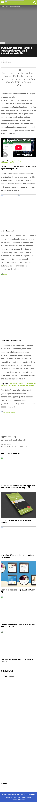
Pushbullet (25, 447)
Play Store (14, 447)
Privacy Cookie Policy (18, 799)
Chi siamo (17, 797)
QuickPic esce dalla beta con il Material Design (17, 660)
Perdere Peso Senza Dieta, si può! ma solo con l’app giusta (18, 626)
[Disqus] (18, 703)
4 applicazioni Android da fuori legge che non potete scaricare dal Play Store (18, 486)
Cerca (34, 2)
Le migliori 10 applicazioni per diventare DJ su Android (17, 556)
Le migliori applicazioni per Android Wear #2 (18, 591)
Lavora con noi (26, 797)
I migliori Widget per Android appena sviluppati (16, 521)
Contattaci (9, 797)
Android (5, 447)
